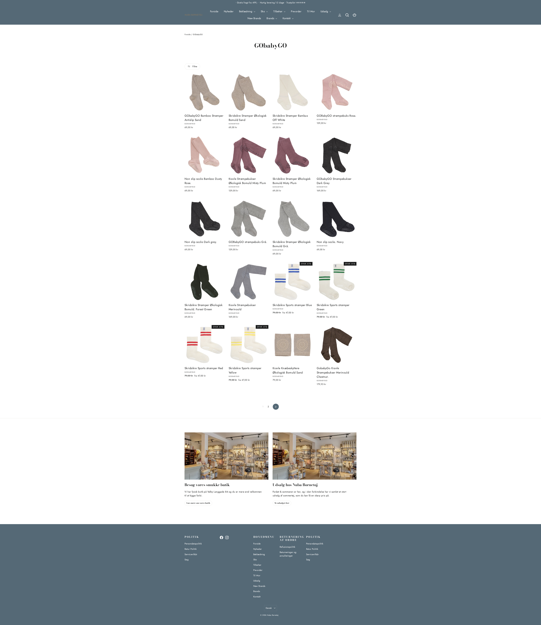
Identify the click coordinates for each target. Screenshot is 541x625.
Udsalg (325, 11)
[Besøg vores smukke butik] (226, 456)
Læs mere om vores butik (198, 503)
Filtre (194, 66)
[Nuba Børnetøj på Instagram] (227, 537)
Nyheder (228, 11)
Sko (263, 11)
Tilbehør (278, 11)
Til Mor (311, 11)
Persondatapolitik (193, 543)
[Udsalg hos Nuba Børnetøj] (314, 456)
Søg (187, 559)
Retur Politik (191, 549)
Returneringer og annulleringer (288, 554)
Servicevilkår (191, 554)
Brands (271, 18)
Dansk (269, 608)
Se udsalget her (282, 503)
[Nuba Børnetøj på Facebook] (221, 537)
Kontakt (287, 18)
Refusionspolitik (287, 546)
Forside (214, 11)
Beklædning (246, 11)
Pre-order (296, 11)
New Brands (254, 18)
